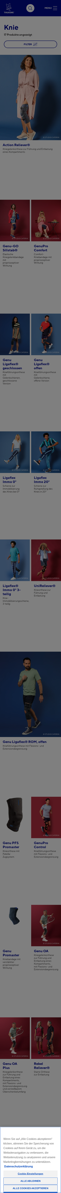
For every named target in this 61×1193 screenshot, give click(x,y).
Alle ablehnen (31, 1181)
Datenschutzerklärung (18, 1166)
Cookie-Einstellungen (30, 1173)
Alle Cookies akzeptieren (30, 1188)
